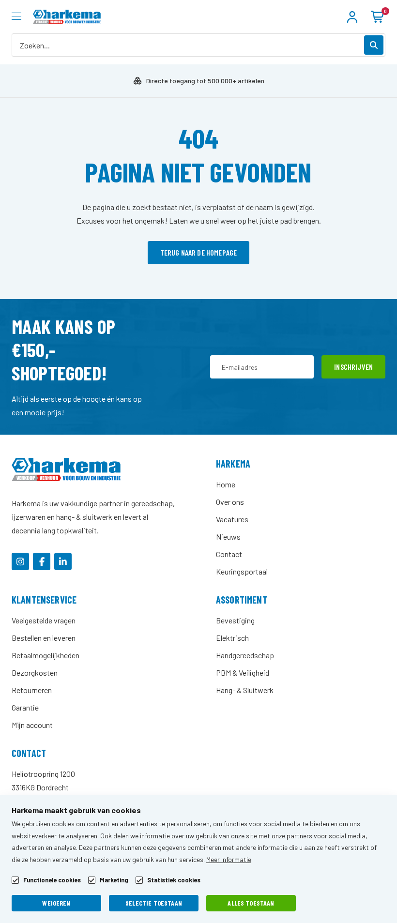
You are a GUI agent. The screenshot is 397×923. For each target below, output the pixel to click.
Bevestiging (235, 620)
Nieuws (228, 536)
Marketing (114, 880)
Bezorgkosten (35, 672)
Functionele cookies (52, 880)
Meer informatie (228, 859)
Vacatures (232, 519)
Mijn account (32, 724)
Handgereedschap (245, 655)
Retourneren (32, 690)
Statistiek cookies (173, 880)
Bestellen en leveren (44, 637)
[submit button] (373, 45)
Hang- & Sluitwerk (245, 690)
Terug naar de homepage (198, 252)
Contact (229, 554)
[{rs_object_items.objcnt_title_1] (20, 561)
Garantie (25, 707)
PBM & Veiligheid (242, 672)
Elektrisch (232, 637)
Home (225, 484)
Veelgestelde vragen (44, 620)
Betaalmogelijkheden (45, 655)
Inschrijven (353, 366)
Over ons (230, 501)
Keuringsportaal (242, 571)
